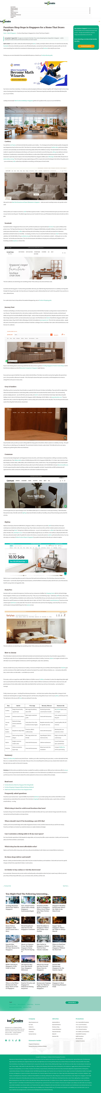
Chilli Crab (66, 1064)
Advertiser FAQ (55, 1036)
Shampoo (18, 1071)
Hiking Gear (57, 1075)
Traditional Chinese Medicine (33, 1075)
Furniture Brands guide (46, 55)
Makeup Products (48, 1073)
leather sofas (55, 147)
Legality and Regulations (46, 1085)
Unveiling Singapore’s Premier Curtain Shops (53, 366)
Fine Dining (49, 1061)
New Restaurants (37, 1059)
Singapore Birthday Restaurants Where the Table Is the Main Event (58, 908)
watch (36, 395)
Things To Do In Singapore (80, 1075)
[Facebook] (6, 1040)
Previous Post (7, 886)
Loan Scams (63, 1085)
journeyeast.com (44, 320)
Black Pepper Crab (60, 1064)
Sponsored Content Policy (15, 1007)
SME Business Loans (13, 1087)
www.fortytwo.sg (54, 600)
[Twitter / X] (13, 1040)
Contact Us (31, 1027)
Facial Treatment (50, 1071)
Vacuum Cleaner (59, 1080)
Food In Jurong (34, 1064)
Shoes (61, 1068)
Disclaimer (37, 1004)
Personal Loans (63, 1082)
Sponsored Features (56, 1024)
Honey (12, 1073)
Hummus (64, 1071)
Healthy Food (85, 1071)
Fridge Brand (65, 1080)
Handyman (57, 1082)
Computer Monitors (44, 1068)
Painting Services (15, 1080)
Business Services (32, 1034)
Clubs (73, 1075)
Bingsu (17, 1066)
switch (49, 535)
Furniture (27, 1080)
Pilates (60, 1073)
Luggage (73, 1066)
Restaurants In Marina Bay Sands (22, 1078)
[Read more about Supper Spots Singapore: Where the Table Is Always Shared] (59, 920)
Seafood (47, 1059)
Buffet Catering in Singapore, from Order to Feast (11, 966)
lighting (24, 513)
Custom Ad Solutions (56, 1029)
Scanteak (5, 46)
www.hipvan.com (18, 532)
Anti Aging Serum (17, 1073)
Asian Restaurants (53, 1059)
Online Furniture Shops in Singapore (24, 537)
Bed (48, 1080)
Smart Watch (21, 1082)
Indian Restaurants (69, 1059)
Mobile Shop (50, 1068)
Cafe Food (43, 1059)
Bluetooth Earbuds (83, 1066)
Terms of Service (21, 1004)
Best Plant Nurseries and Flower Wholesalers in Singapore (26, 202)
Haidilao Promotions (80, 1041)
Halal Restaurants (21, 1061)
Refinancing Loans (34, 1087)
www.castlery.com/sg (8, 159)
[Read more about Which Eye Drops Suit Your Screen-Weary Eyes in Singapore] (44, 959)
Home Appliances (67, 1066)
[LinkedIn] (19, 1040)
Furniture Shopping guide (45, 300)
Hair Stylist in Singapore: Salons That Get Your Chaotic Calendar (43, 947)
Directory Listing (55, 1027)
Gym (58, 1073)
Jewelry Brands (12, 1071)
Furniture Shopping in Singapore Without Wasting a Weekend (19, 787)
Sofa (30, 1080)
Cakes (75, 1064)
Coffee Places (54, 1078)
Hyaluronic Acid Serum (26, 1073)
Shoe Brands (66, 1068)
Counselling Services (17, 1075)
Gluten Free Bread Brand (77, 1071)
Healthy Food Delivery (78, 1073)
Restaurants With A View (81, 1061)
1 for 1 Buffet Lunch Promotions (82, 1031)
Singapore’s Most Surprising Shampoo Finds (59, 985)
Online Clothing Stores (58, 1066)
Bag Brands (71, 1068)
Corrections (31, 1031)
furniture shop (11, 758)
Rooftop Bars (73, 1061)
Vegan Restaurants (13, 1061)
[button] (50, 7)
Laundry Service (46, 1082)
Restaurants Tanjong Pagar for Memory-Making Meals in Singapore (44, 985)
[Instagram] (9, 1040)
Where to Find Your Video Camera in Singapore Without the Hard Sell (58, 947)
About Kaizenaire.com (33, 1022)
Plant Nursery (87, 1080)
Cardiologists (27, 1071)
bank (34, 43)
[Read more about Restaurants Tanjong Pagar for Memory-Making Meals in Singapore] (44, 977)
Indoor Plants (71, 1078)
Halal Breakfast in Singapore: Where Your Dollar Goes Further (43, 928)
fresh (16, 530)
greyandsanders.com (57, 397)
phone (28, 605)
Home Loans (20, 1087)
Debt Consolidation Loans (17, 1085)
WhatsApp (51, 157)
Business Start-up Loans (87, 1085)
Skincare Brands (34, 1073)
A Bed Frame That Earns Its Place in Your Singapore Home (18, 789)
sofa (14, 161)
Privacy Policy (12, 1004)
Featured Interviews (56, 1031)
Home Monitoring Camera (29, 1082)
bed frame (13, 603)
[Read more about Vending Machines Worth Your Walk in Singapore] (13, 900)
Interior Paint (22, 1080)
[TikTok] (16, 1040)
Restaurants (30, 1059)
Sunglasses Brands (78, 1068)
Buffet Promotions (80, 1036)
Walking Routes (49, 1075)
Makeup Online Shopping (42, 1066)
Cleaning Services (38, 1082)
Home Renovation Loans (82, 1087)
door (57, 234)
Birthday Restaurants (56, 1061)
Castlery (42, 679)
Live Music (62, 1075)
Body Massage (43, 1071)
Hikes (54, 1075)
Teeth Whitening (36, 1071)
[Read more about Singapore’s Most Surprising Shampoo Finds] (59, 977)
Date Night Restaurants (42, 1061)
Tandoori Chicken (48, 1064)
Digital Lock (11, 1082)
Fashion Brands (50, 1066)
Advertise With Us (56, 1022)
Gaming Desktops (17, 1068)
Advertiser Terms (27, 1007)
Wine (36, 1061)
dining (54, 152)
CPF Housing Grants (59, 1087)
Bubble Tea (24, 1066)
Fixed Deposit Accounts (39, 1089)
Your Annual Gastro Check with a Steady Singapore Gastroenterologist (28, 908)
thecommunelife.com (63, 465)
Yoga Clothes (65, 1073)
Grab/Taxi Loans (15, 1089)
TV (29, 1068)
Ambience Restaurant (65, 1061)
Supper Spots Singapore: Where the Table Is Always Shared (58, 928)
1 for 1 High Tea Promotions (81, 1027)
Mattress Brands (44, 1080)
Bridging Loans (41, 1087)
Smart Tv (16, 1082)
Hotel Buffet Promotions (81, 1034)
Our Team (31, 1024)
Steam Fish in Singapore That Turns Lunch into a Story (12, 928)
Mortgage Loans (26, 1087)
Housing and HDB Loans (49, 1087)
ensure (66, 770)
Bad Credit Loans (83, 1082)
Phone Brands (36, 1068)
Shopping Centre (50, 593)
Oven (82, 1080)
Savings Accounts (22, 1089)
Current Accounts (30, 1089)
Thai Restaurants (86, 1059)
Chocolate (78, 1064)
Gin (35, 1066)
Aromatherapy (43, 1075)
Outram (48, 318)
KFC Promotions (79, 1038)
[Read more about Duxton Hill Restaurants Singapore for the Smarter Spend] (59, 959)
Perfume (22, 1071)
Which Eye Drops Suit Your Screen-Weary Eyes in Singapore (43, 967)
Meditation (86, 1073)
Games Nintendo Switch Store (41, 1078)
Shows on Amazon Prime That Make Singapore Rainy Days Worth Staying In (27, 947)
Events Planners (68, 1075)
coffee (20, 231)
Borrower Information (55, 1085)
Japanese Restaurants (78, 1059)
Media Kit (54, 1034)
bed (50, 525)
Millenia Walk (18, 460)
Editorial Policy (32, 1029)
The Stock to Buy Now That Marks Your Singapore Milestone (26, 967)
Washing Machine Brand (73, 1080)
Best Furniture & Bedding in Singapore (24, 101)
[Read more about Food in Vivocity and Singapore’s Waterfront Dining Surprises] (28, 977)
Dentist (31, 1071)
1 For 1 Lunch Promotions (81, 1024)
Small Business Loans (76, 1085)
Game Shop (32, 1078)
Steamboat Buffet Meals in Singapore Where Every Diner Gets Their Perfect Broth (43, 909)
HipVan (51, 658)
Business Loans (69, 1085)
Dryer (80, 1080)
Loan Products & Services (35, 1085)
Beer (28, 1066)
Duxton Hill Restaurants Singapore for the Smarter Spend (58, 967)
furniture (45, 48)
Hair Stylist (54, 1073)
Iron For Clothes (25, 1068)
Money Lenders (26, 1085)
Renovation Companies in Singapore (28, 368)
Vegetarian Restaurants (29, 1061)
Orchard (59, 709)
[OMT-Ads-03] (36, 73)
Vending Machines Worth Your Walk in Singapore (12, 907)
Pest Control (52, 1082)
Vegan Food (69, 1071)
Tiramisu (13, 1066)
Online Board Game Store (63, 1078)
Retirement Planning (48, 1089)
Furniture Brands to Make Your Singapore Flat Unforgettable (19, 785)
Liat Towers (12, 145)
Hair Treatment (41, 1073)
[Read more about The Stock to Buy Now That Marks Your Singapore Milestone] (28, 959)
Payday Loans (76, 1082)
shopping (35, 799)
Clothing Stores (85, 1068)
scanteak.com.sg (25, 236)
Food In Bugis (20, 1064)
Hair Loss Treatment (58, 1071)
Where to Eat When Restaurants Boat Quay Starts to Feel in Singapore (12, 985)
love (20, 698)
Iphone (31, 1068)
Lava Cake (71, 1064)
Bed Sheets (34, 1080)
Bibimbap (54, 1064)
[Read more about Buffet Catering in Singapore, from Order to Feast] (13, 959)
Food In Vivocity (41, 1064)
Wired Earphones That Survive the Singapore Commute (28, 927)
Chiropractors (24, 1075)
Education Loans (66, 1087)
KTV (50, 1078)
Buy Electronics (57, 1068)
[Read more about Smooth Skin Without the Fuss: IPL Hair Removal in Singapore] (13, 938)
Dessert (82, 1064)
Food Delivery (15, 1064)
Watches (76, 1066)
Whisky (32, 1066)
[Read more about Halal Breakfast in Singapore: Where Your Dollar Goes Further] (44, 920)
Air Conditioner (53, 1080)
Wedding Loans (74, 1087)
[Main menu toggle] (99, 21)
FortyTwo (63, 668)
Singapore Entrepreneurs (34, 1044)
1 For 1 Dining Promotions (81, 1029)
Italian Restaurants (61, 1059)
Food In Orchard (27, 1064)
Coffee (20, 1066)
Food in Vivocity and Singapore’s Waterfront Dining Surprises (28, 985)
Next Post (66, 886)
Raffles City (62, 747)
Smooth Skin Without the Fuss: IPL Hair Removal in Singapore (12, 947)
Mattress (38, 1080)
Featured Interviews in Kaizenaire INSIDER (38, 1046)
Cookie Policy (30, 1004)
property (15, 241)
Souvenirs (14, 1078)
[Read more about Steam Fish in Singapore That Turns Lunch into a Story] (13, 920)
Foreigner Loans (70, 1082)
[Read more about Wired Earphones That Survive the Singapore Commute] (28, 920)
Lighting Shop (77, 1078)
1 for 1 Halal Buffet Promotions (82, 1022)
